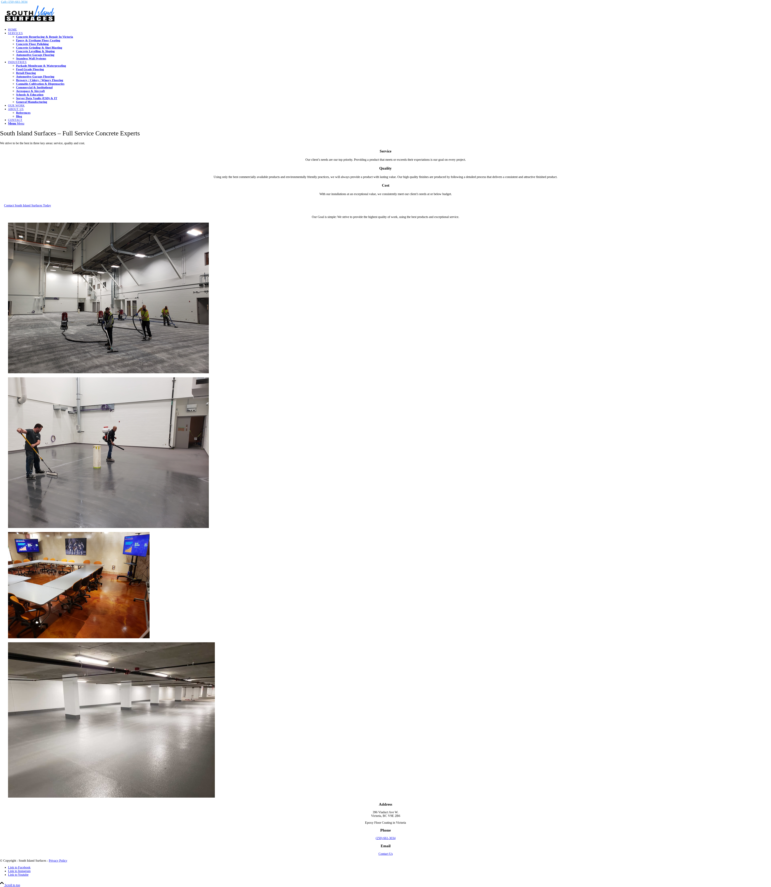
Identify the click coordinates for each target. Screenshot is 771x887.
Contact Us (385, 853)
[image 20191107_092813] (385, 298)
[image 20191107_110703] (385, 453)
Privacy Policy (58, 860)
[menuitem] (389, 29)
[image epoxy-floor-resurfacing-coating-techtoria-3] (385, 585)
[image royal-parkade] (385, 720)
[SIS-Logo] (30, 22)
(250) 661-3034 (386, 838)
